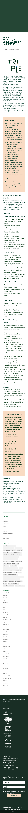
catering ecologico (17, 570)
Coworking (5, 521)
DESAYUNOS (6, 524)
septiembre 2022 (7, 627)
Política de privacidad (16, 790)
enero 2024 (5, 617)
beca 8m (5, 570)
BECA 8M (5, 519)
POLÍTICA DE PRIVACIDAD (17, 809)
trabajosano (21, 585)
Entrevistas (5, 528)
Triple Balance (6, 538)
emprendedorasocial (7, 577)
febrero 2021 (6, 671)
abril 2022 (5, 639)
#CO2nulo (14, 550)
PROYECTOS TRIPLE (8, 533)
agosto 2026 (6, 593)
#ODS (17, 563)
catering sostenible (7, 572)
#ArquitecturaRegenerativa (9, 545)
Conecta (15, 572)
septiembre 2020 (7, 678)
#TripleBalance (14, 568)
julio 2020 (5, 680)
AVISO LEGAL (7, 809)
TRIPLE (6, 49)
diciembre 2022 (6, 624)
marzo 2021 (5, 668)
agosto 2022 (6, 629)
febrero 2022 (6, 644)
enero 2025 (5, 605)
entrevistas (17, 579)
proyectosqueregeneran (8, 585)
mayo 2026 (5, 597)
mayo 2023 (5, 622)
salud (16, 585)
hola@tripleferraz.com (9, 760)
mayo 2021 (5, 663)
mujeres (5, 583)
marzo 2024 (6, 612)
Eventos (5, 531)
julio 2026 (5, 595)
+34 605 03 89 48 (8, 765)
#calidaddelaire (18, 548)
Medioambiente (18, 581)
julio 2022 (5, 632)
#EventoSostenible (7, 559)
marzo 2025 (5, 602)
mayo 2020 (5, 685)
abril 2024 (5, 610)
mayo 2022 (5, 636)
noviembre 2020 (6, 676)
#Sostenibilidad (13, 565)
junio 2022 (5, 634)
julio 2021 (5, 658)
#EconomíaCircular (7, 557)
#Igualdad (15, 559)
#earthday (13, 554)
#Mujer (13, 563)
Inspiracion (11, 581)
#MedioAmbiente (7, 563)
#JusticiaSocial (19, 561)
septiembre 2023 (7, 619)
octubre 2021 (6, 651)
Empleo (17, 49)
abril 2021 (5, 666)
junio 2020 (5, 683)
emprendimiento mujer (18, 577)
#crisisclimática (6, 552)
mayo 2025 (5, 600)
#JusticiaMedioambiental (8, 561)
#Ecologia (19, 554)
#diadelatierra (6, 554)
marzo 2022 (5, 641)
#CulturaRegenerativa (16, 552)
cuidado (19, 572)
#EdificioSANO (16, 557)
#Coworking (19, 550)
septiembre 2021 (6, 654)
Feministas (5, 581)
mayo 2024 (5, 607)
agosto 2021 (6, 656)
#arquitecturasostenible (8, 548)
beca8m (21, 568)
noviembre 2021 (6, 649)
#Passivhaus (6, 565)
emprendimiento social (8, 579)
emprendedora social (12, 574)
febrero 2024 (6, 614)
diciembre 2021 (6, 646)
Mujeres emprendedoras (13, 583)
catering (10, 570)
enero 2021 (5, 673)
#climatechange (6, 550)
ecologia (5, 574)
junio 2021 (5, 661)
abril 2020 (5, 688)
